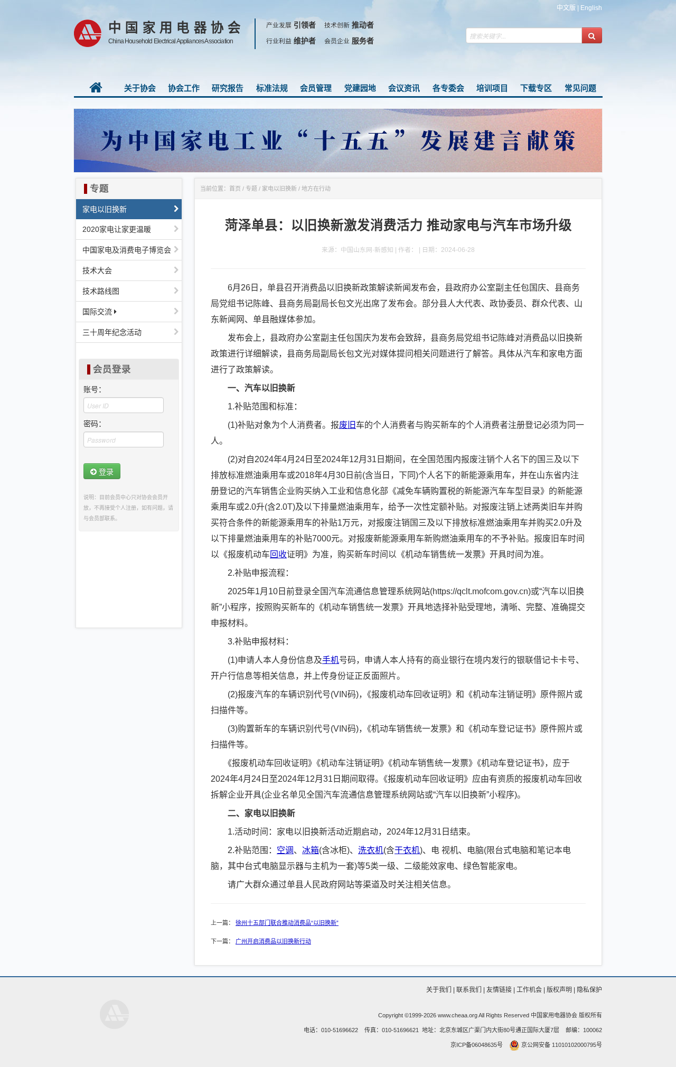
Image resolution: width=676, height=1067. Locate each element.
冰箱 (310, 850)
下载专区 (536, 87)
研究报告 (227, 87)
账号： (94, 389)
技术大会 (97, 270)
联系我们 (469, 990)
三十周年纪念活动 (112, 332)
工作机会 (529, 990)
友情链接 (499, 990)
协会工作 (184, 87)
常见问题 (580, 87)
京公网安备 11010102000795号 (561, 1045)
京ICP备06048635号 (476, 1045)
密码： (94, 423)
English (591, 8)
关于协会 (140, 87)
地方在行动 (316, 188)
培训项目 (492, 87)
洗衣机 (370, 850)
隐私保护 (589, 990)
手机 (330, 660)
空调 (285, 850)
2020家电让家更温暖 (116, 229)
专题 (251, 188)
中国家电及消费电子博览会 (126, 250)
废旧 (347, 424)
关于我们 (439, 990)
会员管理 (316, 87)
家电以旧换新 (104, 209)
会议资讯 (404, 87)
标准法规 (272, 87)
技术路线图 (100, 291)
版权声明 (559, 990)
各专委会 (448, 87)
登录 (105, 471)
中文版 (566, 8)
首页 (235, 188)
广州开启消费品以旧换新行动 (273, 941)
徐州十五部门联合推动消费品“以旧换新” (287, 923)
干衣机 (407, 850)
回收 (278, 554)
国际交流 (98, 311)
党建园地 (360, 87)
